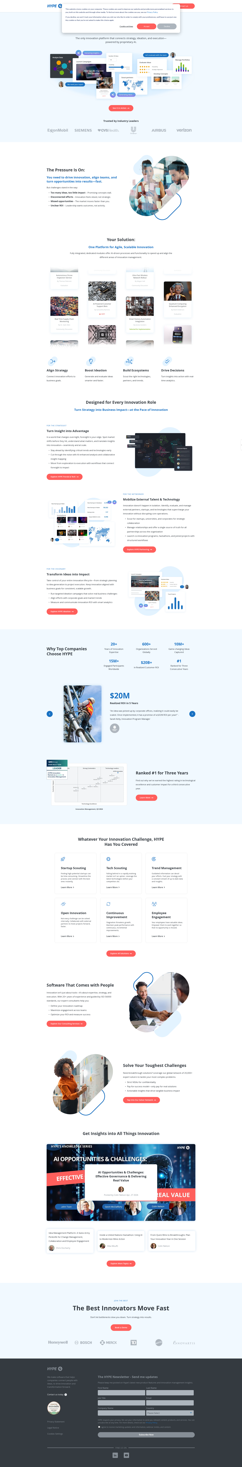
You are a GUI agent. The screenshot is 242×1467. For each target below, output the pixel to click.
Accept (146, 26)
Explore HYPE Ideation (61, 611)
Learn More (145, 797)
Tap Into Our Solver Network (140, 1100)
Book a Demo (121, 1327)
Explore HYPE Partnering (138, 549)
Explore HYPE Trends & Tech (63, 476)
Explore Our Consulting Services (65, 1023)
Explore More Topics (120, 1263)
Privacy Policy (152, 12)
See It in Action (119, 108)
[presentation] (50, 714)
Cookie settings (126, 26)
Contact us (183, 6)
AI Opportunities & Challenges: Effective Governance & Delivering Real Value (121, 1176)
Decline (167, 26)
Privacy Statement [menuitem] (56, 1421)
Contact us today (55, 1394)
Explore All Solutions (119, 953)
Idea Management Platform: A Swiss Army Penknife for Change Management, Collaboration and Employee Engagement (69, 1236)
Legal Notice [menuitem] (53, 1427)
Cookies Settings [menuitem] (55, 1433)
